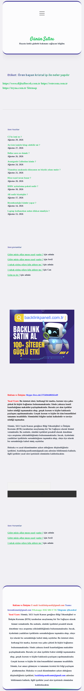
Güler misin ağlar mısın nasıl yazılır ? (25, 254)
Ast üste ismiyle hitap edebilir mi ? (24, 145)
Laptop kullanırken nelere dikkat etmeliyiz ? (29, 211)
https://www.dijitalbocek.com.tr (21, 83)
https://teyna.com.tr (14, 88)
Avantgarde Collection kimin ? (22, 161)
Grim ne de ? (14, 275)
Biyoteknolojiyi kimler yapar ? (22, 203)
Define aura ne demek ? (19, 153)
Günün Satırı (42, 39)
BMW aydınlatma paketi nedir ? (23, 186)
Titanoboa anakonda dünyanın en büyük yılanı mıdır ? (34, 169)
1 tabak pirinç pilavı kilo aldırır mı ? (25, 264)
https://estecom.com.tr (54, 83)
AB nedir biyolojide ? (18, 194)
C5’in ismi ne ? (15, 137)
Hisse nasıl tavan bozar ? (19, 178)
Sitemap (32, 88)
